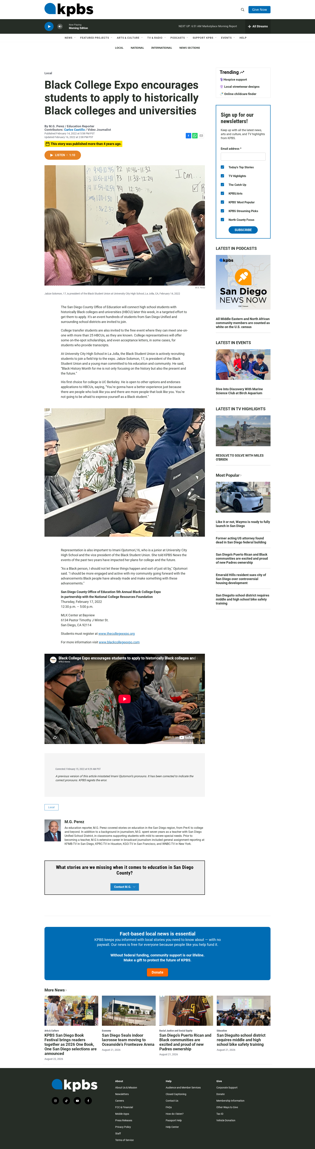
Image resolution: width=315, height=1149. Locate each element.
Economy (106, 1030)
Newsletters (122, 1094)
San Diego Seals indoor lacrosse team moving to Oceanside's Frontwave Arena (128, 1040)
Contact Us (172, 1100)
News (68, 37)
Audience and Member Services (183, 1087)
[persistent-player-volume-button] (60, 26)
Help (243, 37)
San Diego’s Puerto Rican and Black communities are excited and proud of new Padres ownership (242, 558)
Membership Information (230, 1100)
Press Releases (123, 1120)
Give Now (259, 9)
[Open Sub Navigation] (75, 37)
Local (119, 47)
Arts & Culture (128, 37)
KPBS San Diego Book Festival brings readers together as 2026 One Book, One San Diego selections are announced (70, 1044)
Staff (118, 1133)
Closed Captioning (176, 1094)
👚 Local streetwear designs (240, 86)
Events (226, 37)
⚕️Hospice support (233, 79)
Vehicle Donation (225, 1120)
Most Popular (228, 475)
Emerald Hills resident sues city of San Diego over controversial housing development (241, 579)
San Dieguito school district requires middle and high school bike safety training (242, 599)
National (137, 47)
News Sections (189, 47)
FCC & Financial (124, 1107)
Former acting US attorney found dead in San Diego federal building (241, 540)
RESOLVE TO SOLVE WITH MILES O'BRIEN (240, 457)
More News (54, 990)
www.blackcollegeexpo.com (119, 642)
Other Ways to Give (227, 1107)
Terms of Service (124, 1140)
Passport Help (174, 1120)
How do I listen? (175, 1113)
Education (222, 1030)
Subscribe (243, 230)
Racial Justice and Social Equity (175, 1030)
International (161, 47)
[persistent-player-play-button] (49, 26)
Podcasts (177, 37)
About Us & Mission (126, 1087)
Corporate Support (227, 1087)
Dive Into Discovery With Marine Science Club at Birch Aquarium (239, 391)
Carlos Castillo (74, 129)
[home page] (68, 9)
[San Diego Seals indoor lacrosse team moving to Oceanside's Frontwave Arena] (129, 1011)
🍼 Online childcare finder (238, 94)
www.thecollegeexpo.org (116, 633)
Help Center (172, 1126)
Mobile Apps (122, 1113)
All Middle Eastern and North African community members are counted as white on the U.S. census (243, 323)
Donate (157, 972)
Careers (119, 1100)
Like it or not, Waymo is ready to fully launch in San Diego (243, 524)
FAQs (169, 1107)
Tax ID (219, 1113)
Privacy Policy (123, 1126)
